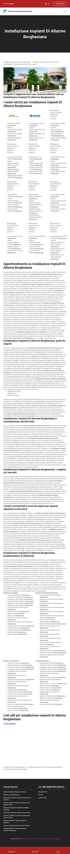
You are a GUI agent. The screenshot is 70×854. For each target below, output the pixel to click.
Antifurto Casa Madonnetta (11, 795)
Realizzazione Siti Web (27, 838)
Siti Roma (38, 838)
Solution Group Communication (51, 838)
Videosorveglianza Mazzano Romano (14, 792)
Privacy (40, 795)
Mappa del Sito (42, 792)
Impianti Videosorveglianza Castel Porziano (16, 825)
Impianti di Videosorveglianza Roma (20, 11)
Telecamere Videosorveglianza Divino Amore (16, 812)
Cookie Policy (42, 798)
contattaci (60, 4)
